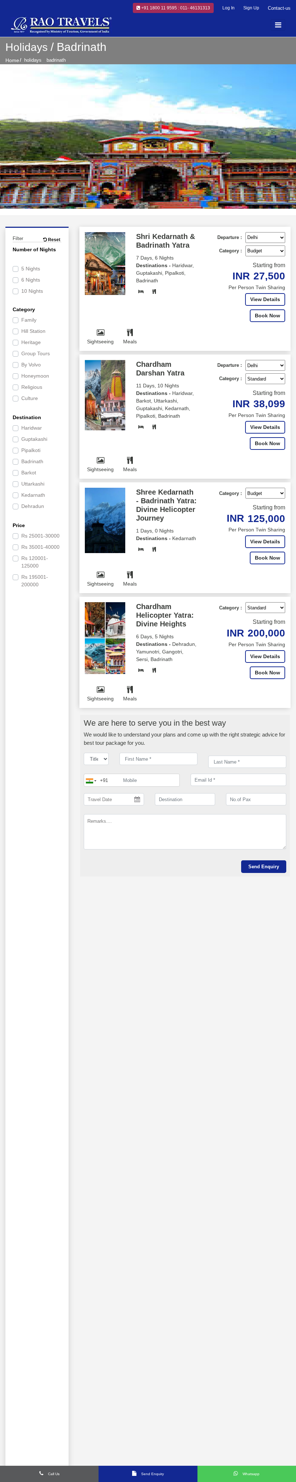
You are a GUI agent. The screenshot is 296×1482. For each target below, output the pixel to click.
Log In (228, 7)
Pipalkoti (30, 450)
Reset (53, 239)
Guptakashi (34, 439)
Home (12, 60)
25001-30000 (40, 536)
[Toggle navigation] (278, 25)
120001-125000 (34, 562)
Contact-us (279, 8)
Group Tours (35, 353)
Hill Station (33, 331)
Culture (29, 398)
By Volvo (31, 365)
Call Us (53, 1474)
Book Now (267, 315)
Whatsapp (250, 1474)
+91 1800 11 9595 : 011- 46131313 (175, 7)
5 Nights (30, 268)
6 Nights (30, 280)
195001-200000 (34, 580)
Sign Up (251, 7)
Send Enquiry (152, 1474)
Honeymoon (35, 376)
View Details (265, 299)
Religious (31, 387)
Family (28, 320)
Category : (230, 250)
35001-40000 (40, 547)
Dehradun (32, 506)
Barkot (28, 472)
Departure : (229, 237)
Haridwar (31, 428)
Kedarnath (33, 495)
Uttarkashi (32, 484)
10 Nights (32, 291)
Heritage (31, 342)
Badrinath (32, 461)
